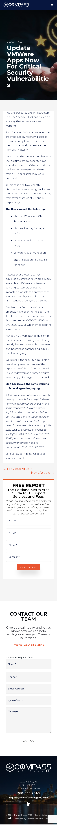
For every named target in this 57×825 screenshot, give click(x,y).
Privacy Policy (20, 815)
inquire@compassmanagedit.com (28, 797)
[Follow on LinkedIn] (28, 804)
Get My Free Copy (28, 567)
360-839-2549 (34, 645)
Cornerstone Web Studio (38, 819)
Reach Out (28, 740)
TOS (30, 815)
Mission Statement (42, 815)
